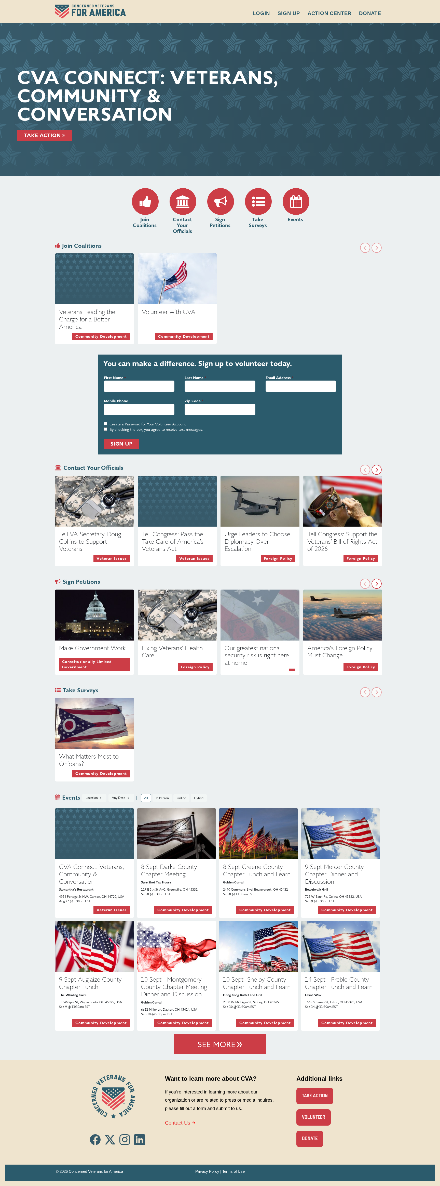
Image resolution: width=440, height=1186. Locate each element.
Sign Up (289, 13)
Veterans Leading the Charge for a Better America (87, 319)
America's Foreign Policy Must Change (340, 652)
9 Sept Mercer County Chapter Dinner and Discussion (334, 874)
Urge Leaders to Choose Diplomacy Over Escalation (257, 542)
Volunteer (313, 1117)
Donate (370, 13)
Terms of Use (233, 1171)
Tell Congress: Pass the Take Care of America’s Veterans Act (172, 542)
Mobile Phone (116, 401)
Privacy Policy (207, 1171)
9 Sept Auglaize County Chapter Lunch (90, 983)
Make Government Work (92, 648)
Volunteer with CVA (168, 312)
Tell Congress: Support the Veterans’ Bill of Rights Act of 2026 (342, 542)
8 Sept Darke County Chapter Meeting (169, 870)
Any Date (119, 798)
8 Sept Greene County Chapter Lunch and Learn (257, 870)
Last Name (194, 378)
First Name (113, 378)
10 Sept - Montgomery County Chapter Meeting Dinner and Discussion (174, 987)
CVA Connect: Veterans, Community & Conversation (91, 874)
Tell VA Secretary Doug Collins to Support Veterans (90, 542)
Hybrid (198, 798)
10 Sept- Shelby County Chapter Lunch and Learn (257, 983)
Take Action (43, 135)
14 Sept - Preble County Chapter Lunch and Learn (339, 983)
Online (181, 798)
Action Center (329, 13)
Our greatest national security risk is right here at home (257, 656)
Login (261, 13)
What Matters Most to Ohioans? (89, 760)
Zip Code (193, 401)
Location (92, 798)
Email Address (278, 378)
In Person (162, 798)
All (146, 798)
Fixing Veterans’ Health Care (172, 652)
